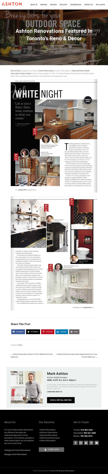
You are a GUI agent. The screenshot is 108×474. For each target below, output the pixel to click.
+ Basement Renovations (48, 435)
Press (20, 345)
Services (43, 5)
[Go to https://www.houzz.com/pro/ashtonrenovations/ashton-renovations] (86, 443)
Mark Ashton (59, 46)
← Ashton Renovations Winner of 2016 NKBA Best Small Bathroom (31, 355)
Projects (63, 5)
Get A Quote (100, 5)
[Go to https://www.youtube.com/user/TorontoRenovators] (96, 443)
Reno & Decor (16, 71)
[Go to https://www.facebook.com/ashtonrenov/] (75, 443)
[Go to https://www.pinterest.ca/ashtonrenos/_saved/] (91, 443)
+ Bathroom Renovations (48, 433)
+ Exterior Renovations (47, 441)
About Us (33, 5)
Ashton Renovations (46, 71)
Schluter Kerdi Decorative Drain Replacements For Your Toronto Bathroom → (77, 355)
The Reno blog (75, 5)
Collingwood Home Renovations (17, 450)
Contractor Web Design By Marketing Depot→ (62, 471)
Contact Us (88, 5)
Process (53, 5)
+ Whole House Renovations (49, 438)
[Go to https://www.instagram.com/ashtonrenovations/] (81, 443)
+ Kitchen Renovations (47, 430)
